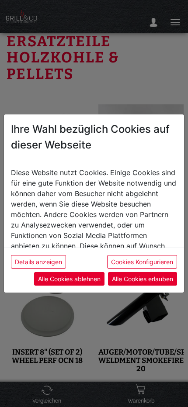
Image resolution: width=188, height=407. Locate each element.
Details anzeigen (38, 262)
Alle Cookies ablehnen (69, 279)
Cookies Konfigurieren (142, 262)
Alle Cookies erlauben (142, 279)
